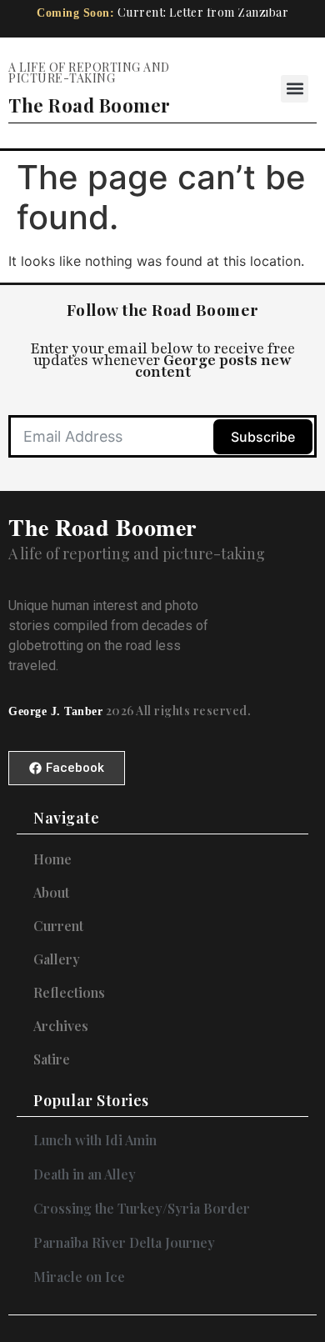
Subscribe (263, 436)
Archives (60, 1026)
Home (52, 859)
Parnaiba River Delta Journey (124, 1242)
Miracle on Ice (79, 1276)
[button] (294, 89)
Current (58, 926)
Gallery (56, 959)
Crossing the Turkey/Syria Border (141, 1208)
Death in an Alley (84, 1174)
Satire (51, 1059)
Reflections (69, 992)
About (51, 892)
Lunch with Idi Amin (95, 1140)
